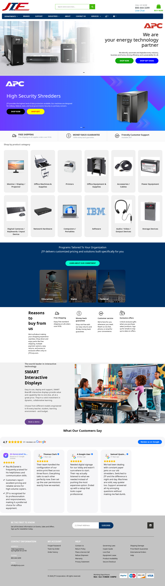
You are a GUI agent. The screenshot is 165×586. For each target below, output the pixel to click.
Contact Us (81, 16)
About (67, 16)
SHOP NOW (124, 61)
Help (132, 555)
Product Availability (110, 558)
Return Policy (80, 549)
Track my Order (53, 549)
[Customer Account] (114, 16)
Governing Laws (109, 545)
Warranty (78, 558)
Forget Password (54, 545)
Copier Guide (108, 549)
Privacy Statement (82, 562)
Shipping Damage (137, 545)
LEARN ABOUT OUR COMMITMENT (82, 263)
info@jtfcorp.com (17, 565)
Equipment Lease (109, 555)
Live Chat (140, 10)
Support (39, 16)
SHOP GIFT (35, 111)
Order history (53, 552)
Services (95, 16)
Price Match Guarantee (139, 549)
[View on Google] (39, 455)
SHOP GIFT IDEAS (147, 61)
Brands (26, 16)
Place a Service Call (82, 552)
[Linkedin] (150, 525)
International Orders (138, 552)
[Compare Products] (106, 16)
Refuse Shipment (81, 555)
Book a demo (33, 422)
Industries (53, 16)
